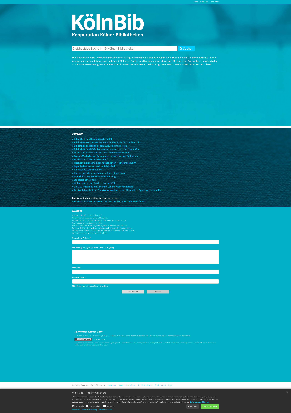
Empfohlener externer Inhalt (88, 331)
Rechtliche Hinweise (105, 410)
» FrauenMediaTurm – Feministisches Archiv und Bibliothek (105, 156)
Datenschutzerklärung (199, 402)
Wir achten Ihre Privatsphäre (89, 392)
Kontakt (215, 2)
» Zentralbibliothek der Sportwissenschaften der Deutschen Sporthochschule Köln (117, 190)
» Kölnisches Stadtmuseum (87, 169)
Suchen (187, 48)
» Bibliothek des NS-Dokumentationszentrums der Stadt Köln (106, 149)
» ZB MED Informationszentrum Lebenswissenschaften (102, 186)
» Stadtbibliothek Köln (84, 179)
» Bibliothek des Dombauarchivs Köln (92, 139)
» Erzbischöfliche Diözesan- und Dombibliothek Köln (101, 152)
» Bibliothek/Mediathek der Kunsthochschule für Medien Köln (106, 142)
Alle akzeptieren (209, 406)
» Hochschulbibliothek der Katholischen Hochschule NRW (104, 162)
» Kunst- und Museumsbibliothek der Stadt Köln (98, 173)
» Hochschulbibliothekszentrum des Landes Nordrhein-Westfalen (108, 201)
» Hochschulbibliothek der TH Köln (91, 159)
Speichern (192, 406)
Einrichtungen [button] (200, 2)
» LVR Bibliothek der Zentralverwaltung (94, 176)
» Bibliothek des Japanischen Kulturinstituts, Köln (99, 145)
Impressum (76, 410)
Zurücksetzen (133, 291)
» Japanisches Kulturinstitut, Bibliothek (93, 166)
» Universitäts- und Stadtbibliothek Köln (94, 183)
